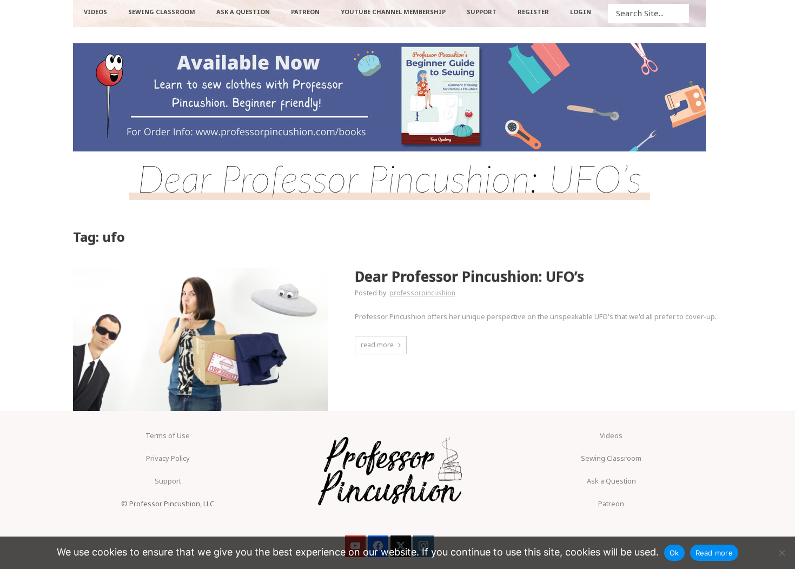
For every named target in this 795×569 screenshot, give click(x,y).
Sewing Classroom (611, 458)
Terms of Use (167, 435)
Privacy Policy (168, 458)
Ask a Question (611, 481)
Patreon (611, 503)
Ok (674, 552)
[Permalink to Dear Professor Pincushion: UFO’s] (200, 340)
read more (377, 344)
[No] (781, 552)
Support (168, 481)
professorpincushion (422, 292)
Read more (714, 552)
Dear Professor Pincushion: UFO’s (469, 276)
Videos (611, 435)
